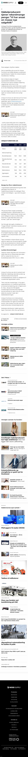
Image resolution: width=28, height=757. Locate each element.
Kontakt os (14, 724)
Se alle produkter (14, 701)
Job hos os (14, 727)
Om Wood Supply (14, 729)
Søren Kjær (7, 60)
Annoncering (14, 699)
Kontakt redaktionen (14, 722)
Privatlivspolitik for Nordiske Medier (14, 708)
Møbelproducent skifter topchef (16, 266)
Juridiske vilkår (14, 711)
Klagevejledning (14, 713)
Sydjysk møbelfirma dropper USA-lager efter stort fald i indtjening (17, 203)
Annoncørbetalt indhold (14, 715)
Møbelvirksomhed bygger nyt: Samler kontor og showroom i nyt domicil (18, 115)
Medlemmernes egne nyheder (10, 507)
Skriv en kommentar (21, 318)
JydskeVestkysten (16, 101)
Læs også (12, 112)
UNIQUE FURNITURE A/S (16, 314)
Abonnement (14, 694)
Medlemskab (14, 697)
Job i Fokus (5, 377)
